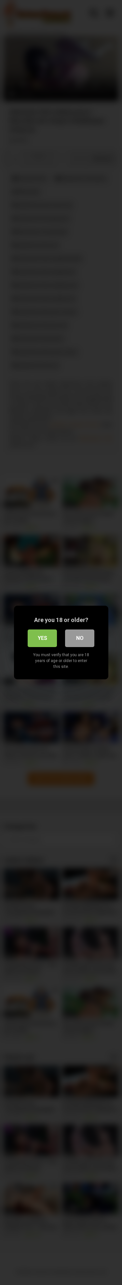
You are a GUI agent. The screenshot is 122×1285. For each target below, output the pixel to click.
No (80, 638)
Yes (42, 638)
